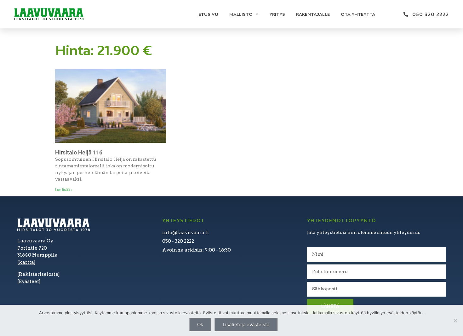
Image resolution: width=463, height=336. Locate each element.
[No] (455, 320)
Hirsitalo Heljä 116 (78, 152)
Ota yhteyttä (358, 14)
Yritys (277, 14)
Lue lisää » (63, 190)
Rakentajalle (313, 14)
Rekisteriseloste (38, 274)
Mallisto (241, 14)
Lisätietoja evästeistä (246, 324)
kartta (26, 262)
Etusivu (208, 14)
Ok (200, 324)
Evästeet (29, 281)
